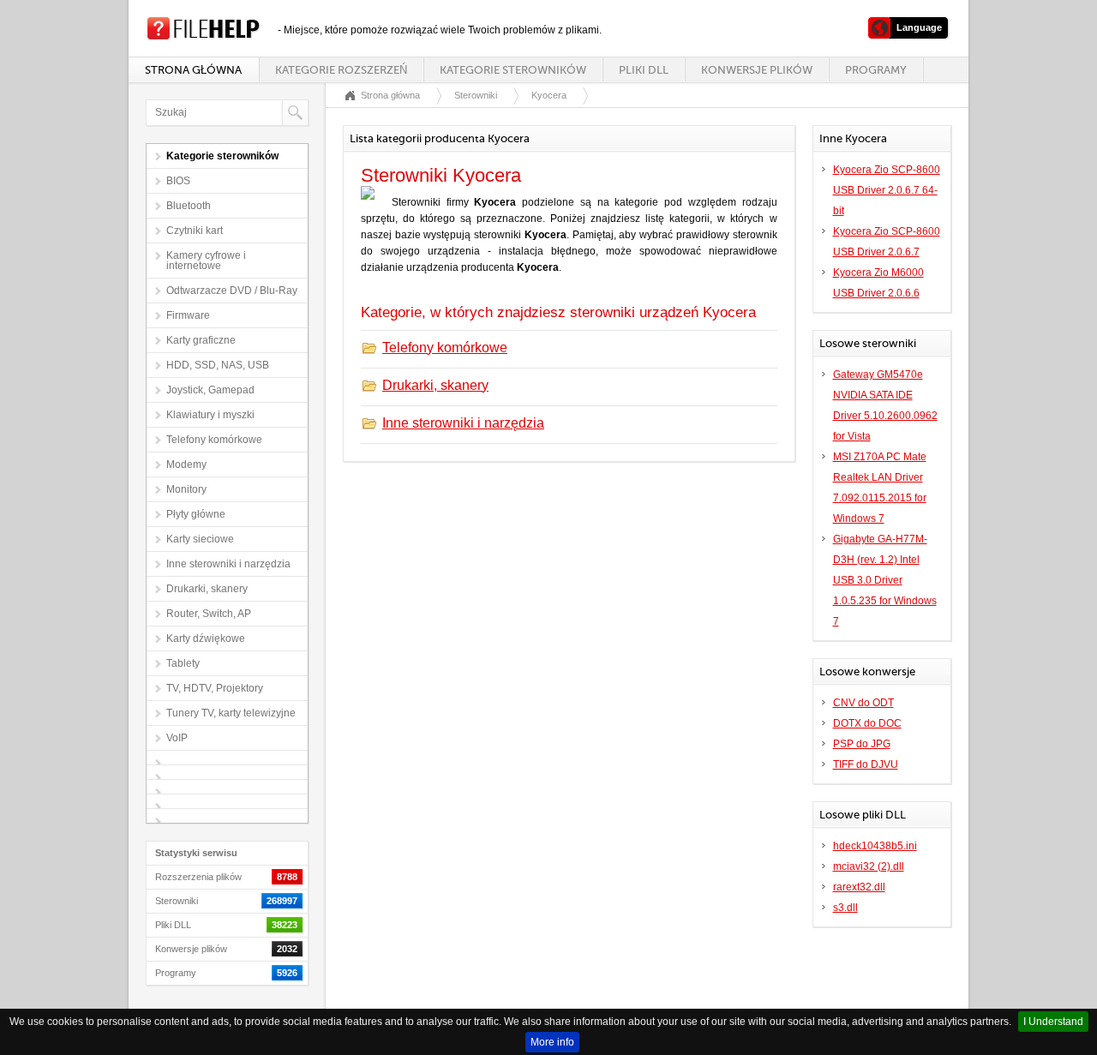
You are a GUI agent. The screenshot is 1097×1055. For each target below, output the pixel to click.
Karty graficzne (201, 340)
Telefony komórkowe (214, 440)
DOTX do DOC (867, 723)
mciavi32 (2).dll (868, 866)
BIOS (178, 181)
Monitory (186, 489)
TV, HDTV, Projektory (214, 688)
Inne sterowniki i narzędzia (228, 564)
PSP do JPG (861, 744)
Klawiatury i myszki (210, 415)
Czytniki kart (194, 231)
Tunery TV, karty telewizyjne (231, 713)
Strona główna (193, 69)
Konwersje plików (756, 69)
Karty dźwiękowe (205, 638)
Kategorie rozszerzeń (341, 69)
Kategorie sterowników (513, 69)
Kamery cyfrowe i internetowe (206, 260)
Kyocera (548, 95)
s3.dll (845, 908)
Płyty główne (195, 514)
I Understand (1053, 1022)
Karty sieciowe (200, 539)
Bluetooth (188, 206)
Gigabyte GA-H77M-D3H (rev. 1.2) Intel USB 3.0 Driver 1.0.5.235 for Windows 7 (885, 580)
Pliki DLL (643, 69)
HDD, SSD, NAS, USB (217, 365)
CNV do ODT (863, 703)
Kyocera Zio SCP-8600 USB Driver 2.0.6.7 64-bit (886, 190)
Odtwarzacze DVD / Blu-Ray (231, 291)
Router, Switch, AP (208, 614)
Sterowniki (475, 95)
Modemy (186, 465)
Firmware (188, 315)
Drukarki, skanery (207, 589)
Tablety (183, 663)
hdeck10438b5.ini (875, 846)
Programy (876, 69)
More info (552, 1042)
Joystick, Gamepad (210, 390)
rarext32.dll (859, 887)
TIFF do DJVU (865, 764)
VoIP (177, 738)
